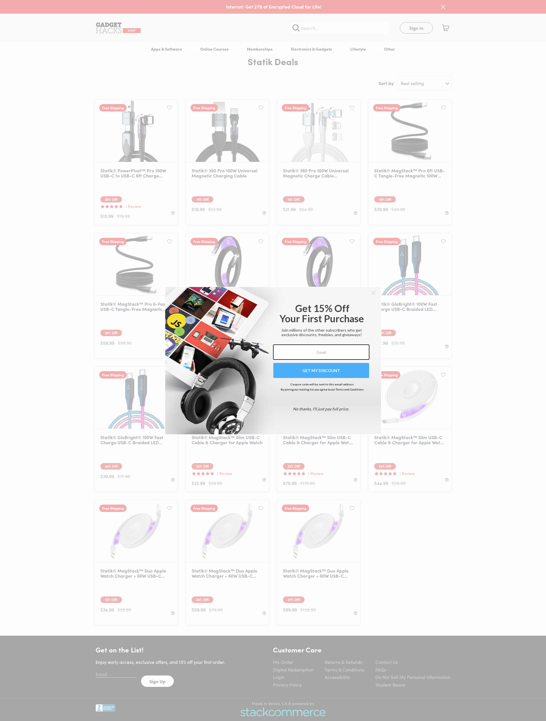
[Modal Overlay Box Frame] (273, 361)
